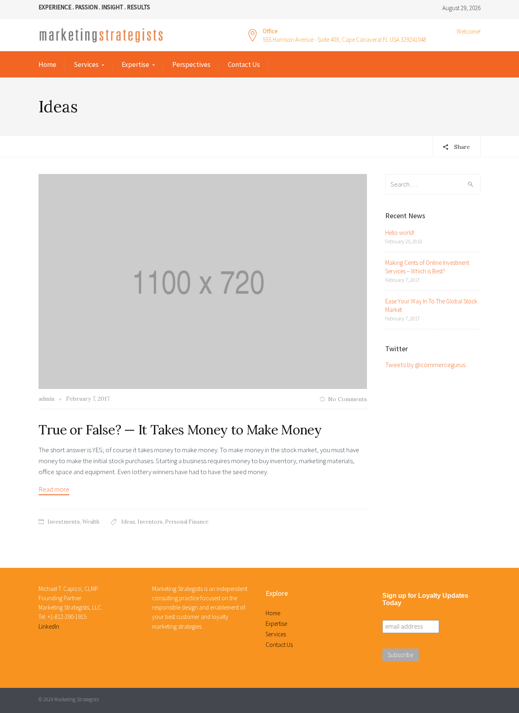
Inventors (150, 521)
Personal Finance (186, 521)
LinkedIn (49, 626)
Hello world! (399, 232)
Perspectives (191, 64)
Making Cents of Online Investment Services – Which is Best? (427, 267)
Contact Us (244, 64)
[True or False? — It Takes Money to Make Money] (203, 280)
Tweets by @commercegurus (425, 364)
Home (47, 64)
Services (86, 64)
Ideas (128, 521)
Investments (63, 521)
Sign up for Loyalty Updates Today (425, 599)
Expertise (135, 64)
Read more (54, 489)
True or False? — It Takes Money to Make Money (180, 429)
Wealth (90, 521)
